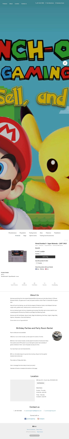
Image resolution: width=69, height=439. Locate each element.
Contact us (24, 3)
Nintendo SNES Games (58, 245)
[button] (39, 263)
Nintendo (17, 235)
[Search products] (65, 63)
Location (17, 3)
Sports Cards (33, 235)
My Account (24, 285)
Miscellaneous (12, 233)
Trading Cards (33, 233)
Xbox (41, 233)
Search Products (14, 285)
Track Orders (34, 285)
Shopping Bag (55, 285)
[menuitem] (65, 240)
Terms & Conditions (31, 429)
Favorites (44, 285)
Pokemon (48, 233)
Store (5, 3)
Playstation (23, 233)
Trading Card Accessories (47, 235)
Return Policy (39, 429)
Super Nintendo (48, 245)
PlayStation (57, 233)
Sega (24, 235)
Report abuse (40, 431)
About (11, 3)
